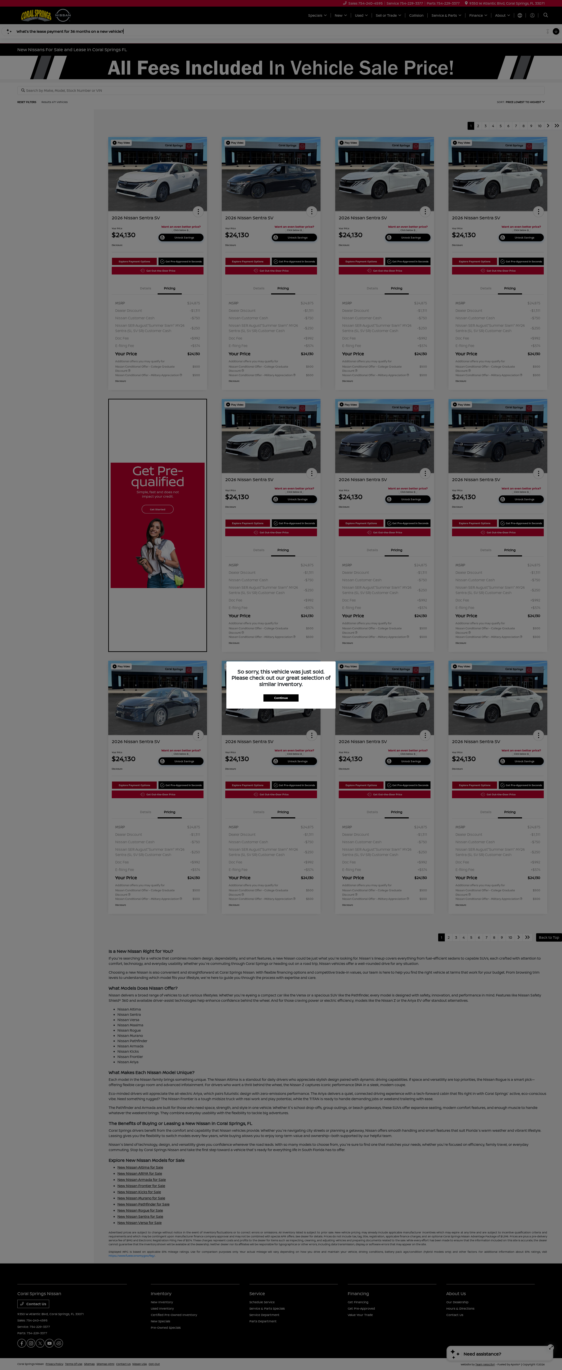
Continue (281, 698)
